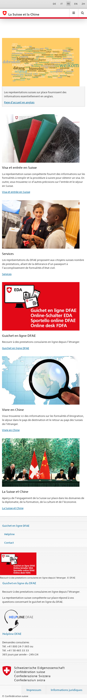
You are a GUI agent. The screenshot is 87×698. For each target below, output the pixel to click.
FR (68, 3)
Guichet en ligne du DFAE (19, 583)
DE (54, 3)
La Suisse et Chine (12, 508)
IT (61, 3)
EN (75, 3)
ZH (83, 3)
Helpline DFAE (11, 633)
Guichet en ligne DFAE (15, 348)
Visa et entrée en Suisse (16, 192)
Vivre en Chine (11, 430)
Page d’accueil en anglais (19, 102)
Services (7, 274)
